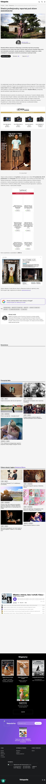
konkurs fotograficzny (35, 307)
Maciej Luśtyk (25, 42)
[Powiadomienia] (3, 781)
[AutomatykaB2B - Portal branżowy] (23, 780)
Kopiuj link (24, 56)
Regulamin (18, 750)
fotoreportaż (24, 309)
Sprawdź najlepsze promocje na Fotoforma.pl (23, 112)
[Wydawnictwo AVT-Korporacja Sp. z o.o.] (10, 766)
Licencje (18, 752)
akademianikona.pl (26, 290)
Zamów (23, 711)
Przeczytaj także (5, 380)
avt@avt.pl (34, 766)
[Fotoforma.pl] (23, 110)
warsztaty (26, 307)
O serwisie (3, 756)
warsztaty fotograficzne (17, 307)
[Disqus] (23, 362)
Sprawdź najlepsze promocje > (23, 193)
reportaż (5, 309)
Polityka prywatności (20, 753)
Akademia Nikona (7, 307)
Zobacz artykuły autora (14, 322)
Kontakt (2, 750)
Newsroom (3, 753)
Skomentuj (15, 56)
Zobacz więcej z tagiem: (13, 467)
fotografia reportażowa (14, 309)
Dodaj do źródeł (5, 56)
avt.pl (33, 767)
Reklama (2, 752)
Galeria (33, 750)
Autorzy (2, 755)
